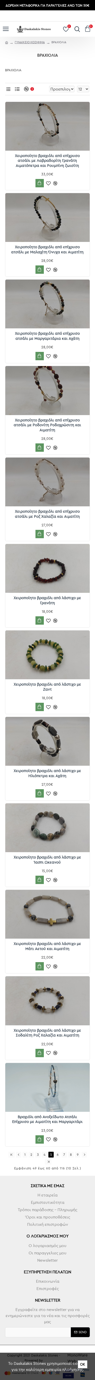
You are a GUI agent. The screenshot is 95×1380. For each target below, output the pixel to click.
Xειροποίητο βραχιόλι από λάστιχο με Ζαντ (47, 687)
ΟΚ (82, 1364)
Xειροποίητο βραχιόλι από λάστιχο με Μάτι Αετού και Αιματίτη (47, 946)
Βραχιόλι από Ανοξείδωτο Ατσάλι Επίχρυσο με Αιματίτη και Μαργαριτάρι (47, 1119)
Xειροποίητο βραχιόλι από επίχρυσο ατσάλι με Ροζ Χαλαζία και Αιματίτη (47, 514)
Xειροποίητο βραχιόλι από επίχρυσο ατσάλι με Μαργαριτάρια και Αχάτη (47, 336)
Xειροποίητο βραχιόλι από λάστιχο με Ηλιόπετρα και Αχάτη (47, 773)
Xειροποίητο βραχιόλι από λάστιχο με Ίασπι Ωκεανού (47, 860)
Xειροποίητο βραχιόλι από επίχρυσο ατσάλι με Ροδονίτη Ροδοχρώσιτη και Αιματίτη (47, 425)
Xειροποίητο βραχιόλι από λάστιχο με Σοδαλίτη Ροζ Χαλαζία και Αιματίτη (47, 1033)
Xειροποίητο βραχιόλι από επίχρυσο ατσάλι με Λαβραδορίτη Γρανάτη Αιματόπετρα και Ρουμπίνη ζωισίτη (47, 160)
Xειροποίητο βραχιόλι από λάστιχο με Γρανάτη (47, 600)
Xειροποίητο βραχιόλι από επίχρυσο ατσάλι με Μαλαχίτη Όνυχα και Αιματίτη (47, 249)
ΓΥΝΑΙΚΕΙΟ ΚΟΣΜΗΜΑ (30, 42)
